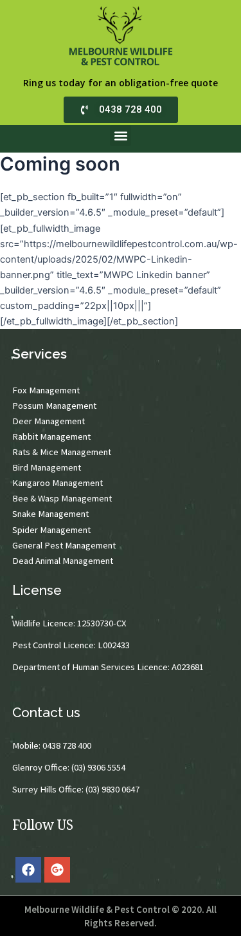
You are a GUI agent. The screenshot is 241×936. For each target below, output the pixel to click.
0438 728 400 (66, 745)
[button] (120, 135)
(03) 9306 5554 (98, 767)
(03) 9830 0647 (112, 789)
